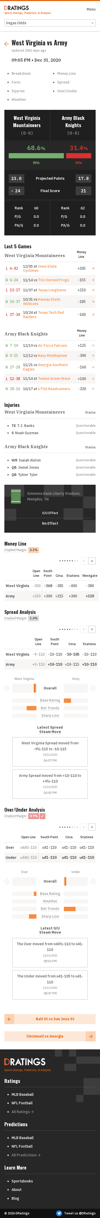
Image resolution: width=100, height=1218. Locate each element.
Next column (92, 560)
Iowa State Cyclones (40, 268)
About (17, 1189)
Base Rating (50, 700)
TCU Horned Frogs (53, 280)
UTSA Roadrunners (54, 388)
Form (16, 82)
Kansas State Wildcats (41, 301)
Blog (15, 1198)
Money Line (66, 73)
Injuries (18, 91)
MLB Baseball (23, 1094)
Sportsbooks (22, 1181)
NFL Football (22, 1103)
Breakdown (21, 73)
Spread (63, 82)
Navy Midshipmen (52, 355)
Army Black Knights (73, 121)
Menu (91, 9)
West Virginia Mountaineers (27, 121)
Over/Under (67, 91)
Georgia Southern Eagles (45, 367)
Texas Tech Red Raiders (43, 314)
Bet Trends (50, 708)
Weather (19, 99)
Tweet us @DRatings (80, 1213)
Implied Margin (15, 550)
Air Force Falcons (52, 345)
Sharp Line (50, 715)
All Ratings (21, 1111)
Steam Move (50, 732)
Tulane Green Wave (54, 378)
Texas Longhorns (52, 290)
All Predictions (24, 1155)
